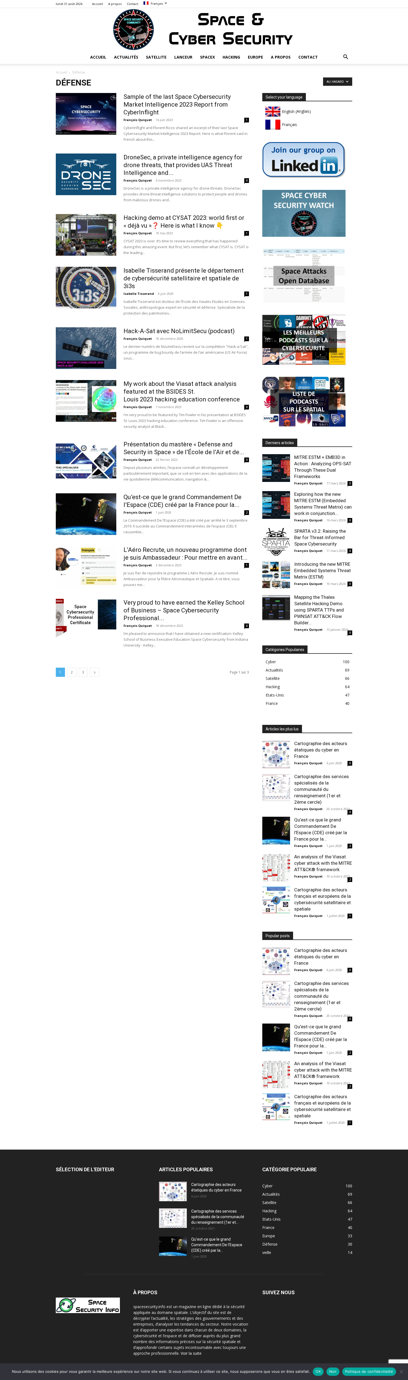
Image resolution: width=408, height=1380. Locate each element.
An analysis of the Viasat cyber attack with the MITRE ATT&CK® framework (323, 863)
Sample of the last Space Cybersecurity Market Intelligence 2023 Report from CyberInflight (177, 104)
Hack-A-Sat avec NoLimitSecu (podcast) (179, 331)
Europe (255, 57)
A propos (115, 4)
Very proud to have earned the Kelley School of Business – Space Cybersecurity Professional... (184, 610)
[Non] (401, 1371)
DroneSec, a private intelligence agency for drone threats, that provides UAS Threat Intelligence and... (183, 165)
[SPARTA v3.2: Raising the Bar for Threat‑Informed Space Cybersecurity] (276, 542)
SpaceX (207, 57)
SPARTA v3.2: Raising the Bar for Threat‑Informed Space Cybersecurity (320, 537)
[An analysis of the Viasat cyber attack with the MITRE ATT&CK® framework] (276, 867)
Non (333, 1371)
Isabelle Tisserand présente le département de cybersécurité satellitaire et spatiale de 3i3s (184, 278)
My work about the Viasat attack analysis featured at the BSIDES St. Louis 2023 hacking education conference (182, 391)
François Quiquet (138, 120)
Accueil (97, 4)
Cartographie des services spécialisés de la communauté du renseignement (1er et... (217, 1217)
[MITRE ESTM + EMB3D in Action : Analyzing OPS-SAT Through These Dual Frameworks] (276, 468)
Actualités (126, 57)
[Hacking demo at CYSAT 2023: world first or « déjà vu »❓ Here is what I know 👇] (86, 235)
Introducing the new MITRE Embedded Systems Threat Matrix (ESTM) (322, 570)
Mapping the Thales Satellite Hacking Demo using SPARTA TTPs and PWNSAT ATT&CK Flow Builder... (319, 609)
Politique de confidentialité (369, 1371)
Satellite (156, 57)
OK (318, 1371)
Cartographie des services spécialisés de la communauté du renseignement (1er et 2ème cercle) (321, 789)
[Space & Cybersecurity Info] (204, 29)
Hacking (231, 57)
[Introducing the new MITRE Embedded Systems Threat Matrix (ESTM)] (276, 575)
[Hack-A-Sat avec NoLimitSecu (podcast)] (86, 348)
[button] (345, 57)
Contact (132, 4)
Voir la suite (191, 1353)
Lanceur (183, 57)
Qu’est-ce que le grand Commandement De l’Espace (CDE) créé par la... (216, 1245)
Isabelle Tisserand (139, 293)
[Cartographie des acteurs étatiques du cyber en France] (276, 754)
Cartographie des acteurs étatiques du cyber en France (320, 750)
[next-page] (94, 672)
